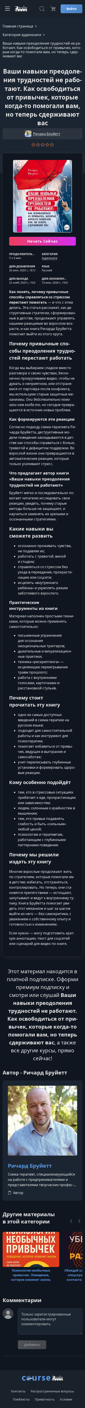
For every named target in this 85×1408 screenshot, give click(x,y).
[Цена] (53, 9)
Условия (66, 1399)
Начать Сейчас (42, 241)
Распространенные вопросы (52, 1391)
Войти (71, 9)
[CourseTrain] (20, 8)
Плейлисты (21, 1399)
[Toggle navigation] (7, 9)
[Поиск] (42, 9)
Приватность (44, 1399)
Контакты (18, 1391)
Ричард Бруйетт (30, 1166)
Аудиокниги (49, 258)
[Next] (79, 1221)
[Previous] (71, 1221)
